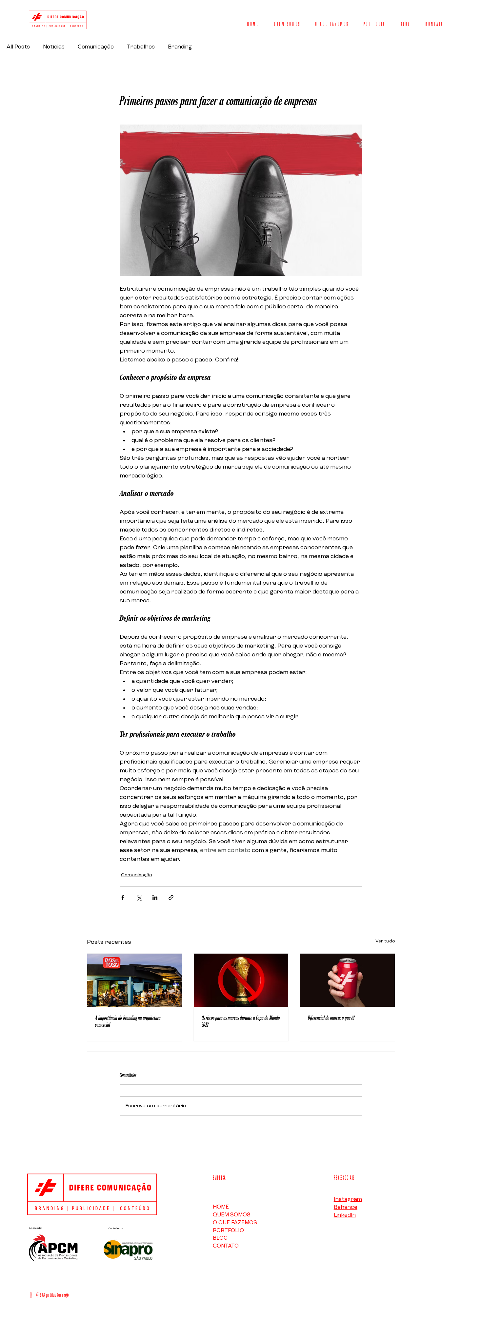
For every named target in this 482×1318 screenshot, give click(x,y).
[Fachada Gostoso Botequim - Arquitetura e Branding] (134, 980)
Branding (180, 47)
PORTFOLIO (228, 1230)
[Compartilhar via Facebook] (123, 897)
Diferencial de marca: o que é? (331, 1018)
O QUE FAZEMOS (235, 1223)
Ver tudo (385, 941)
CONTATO (226, 1246)
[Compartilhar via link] (171, 897)
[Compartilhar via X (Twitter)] (139, 897)
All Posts (18, 47)
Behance (345, 1207)
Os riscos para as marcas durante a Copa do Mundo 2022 (241, 1021)
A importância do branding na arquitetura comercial (128, 1021)
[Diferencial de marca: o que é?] (347, 980)
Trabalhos (141, 47)
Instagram (348, 1199)
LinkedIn (345, 1215)
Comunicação (96, 47)
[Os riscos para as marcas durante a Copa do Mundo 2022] (241, 980)
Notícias (54, 47)
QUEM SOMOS (232, 1215)
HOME (221, 1207)
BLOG (220, 1238)
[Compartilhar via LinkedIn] (155, 897)
